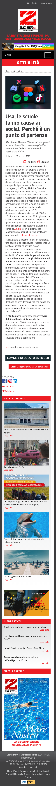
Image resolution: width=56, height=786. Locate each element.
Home (8, 70)
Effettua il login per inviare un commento (29, 366)
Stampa (44, 161)
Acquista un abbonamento (26, 744)
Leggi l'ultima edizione (26, 741)
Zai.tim (17, 229)
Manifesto (34, 771)
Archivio (44, 771)
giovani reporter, (25, 347)
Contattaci (9, 386)
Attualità (28, 62)
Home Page (12, 771)
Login (34, 2)
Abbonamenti (46, 2)
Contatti (9, 774)
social (35, 347)
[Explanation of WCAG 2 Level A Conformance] (28, 781)
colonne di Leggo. (29, 235)
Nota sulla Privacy (22, 774)
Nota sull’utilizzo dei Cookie (37, 775)
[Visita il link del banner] (28, 46)
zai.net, (13, 347)
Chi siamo (23, 771)
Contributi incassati (28, 767)
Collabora (9, 391)
